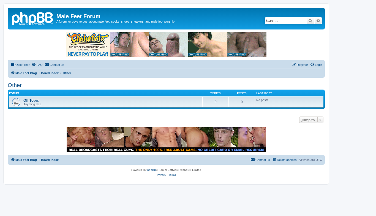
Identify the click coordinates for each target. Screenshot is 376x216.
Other (15, 85)
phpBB (151, 169)
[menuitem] (37, 64)
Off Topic (31, 100)
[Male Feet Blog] (32, 18)
